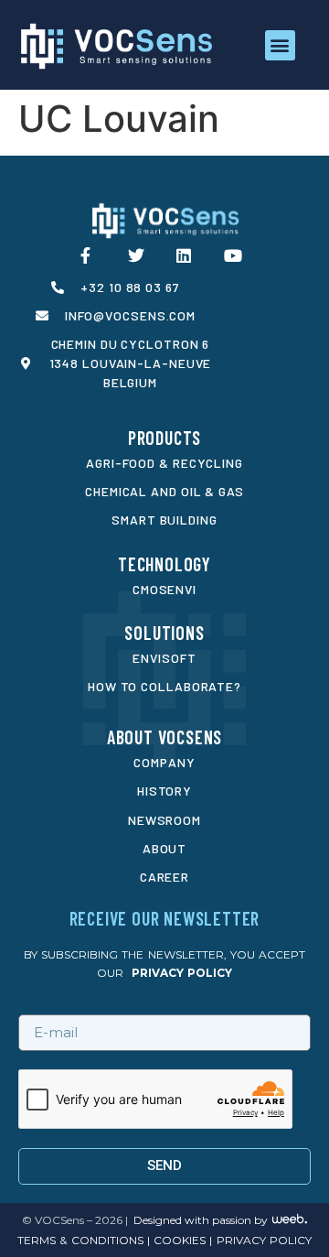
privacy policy (182, 973)
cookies (178, 1240)
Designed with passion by (200, 1220)
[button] (280, 45)
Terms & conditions (80, 1240)
